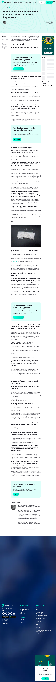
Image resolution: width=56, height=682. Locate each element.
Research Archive (39, 628)
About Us (22, 619)
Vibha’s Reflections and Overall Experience (5, 47)
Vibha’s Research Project (5, 41)
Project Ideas (39, 610)
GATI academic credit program (26, 613)
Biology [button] (6, 27)
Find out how (45, 678)
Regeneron (14, 261)
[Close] (53, 656)
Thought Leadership (40, 633)
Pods (21, 612)
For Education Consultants (41, 615)
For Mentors (38, 616)
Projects (37, 607)
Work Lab (22, 610)
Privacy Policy (5, 619)
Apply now (49, 2)
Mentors (37, 609)
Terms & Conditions (6, 620)
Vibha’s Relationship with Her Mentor (4, 44)
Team (21, 620)
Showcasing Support (24, 609)
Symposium (38, 627)
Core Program (23, 607)
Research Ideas (39, 612)
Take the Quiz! (48, 52)
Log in (42, 2)
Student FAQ (38, 621)
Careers (21, 622)
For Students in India (40, 618)
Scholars (37, 624)
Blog (37, 619)
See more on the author (29, 528)
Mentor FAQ (38, 622)
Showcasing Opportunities (41, 613)
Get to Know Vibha (5, 39)
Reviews (37, 625)
